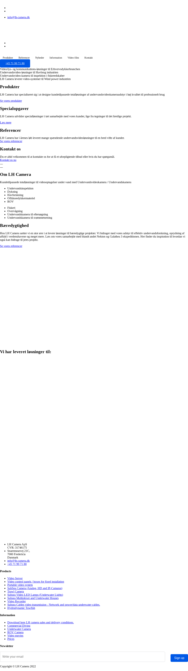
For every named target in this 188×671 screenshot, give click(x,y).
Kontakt (88, 57)
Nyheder (39, 57)
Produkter (8, 57)
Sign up (179, 657)
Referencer (24, 57)
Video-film (73, 57)
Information (56, 57)
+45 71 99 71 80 (15, 63)
